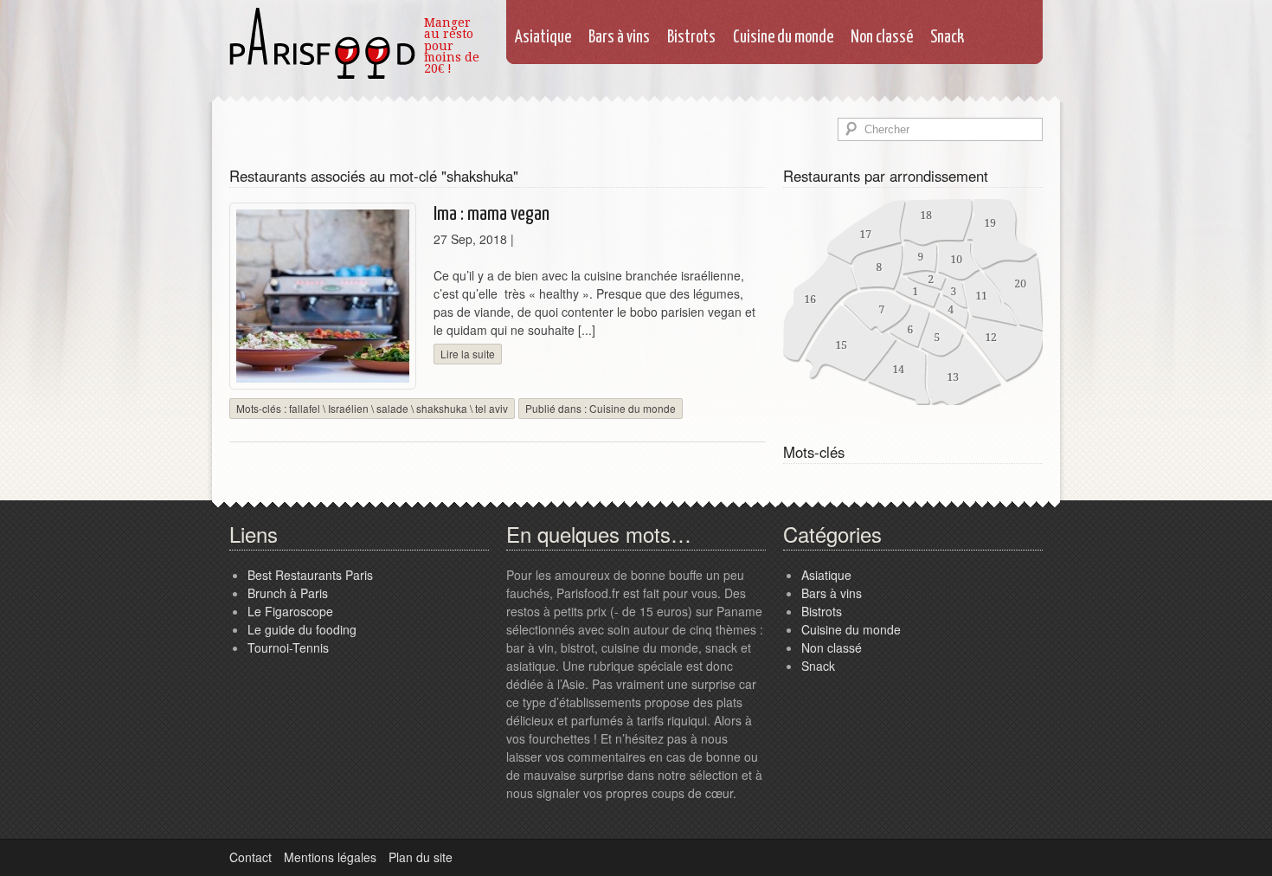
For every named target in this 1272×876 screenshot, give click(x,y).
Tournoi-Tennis (288, 647)
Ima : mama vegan (491, 214)
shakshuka (441, 408)
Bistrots (691, 37)
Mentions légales (330, 857)
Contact (250, 857)
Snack (947, 37)
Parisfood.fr (322, 41)
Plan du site (421, 857)
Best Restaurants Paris (310, 574)
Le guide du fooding (302, 629)
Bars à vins (619, 37)
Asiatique (543, 37)
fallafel (304, 408)
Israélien (348, 408)
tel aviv (491, 408)
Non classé (882, 37)
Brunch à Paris (287, 593)
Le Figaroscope (290, 611)
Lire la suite (467, 353)
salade (392, 408)
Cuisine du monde (783, 37)
